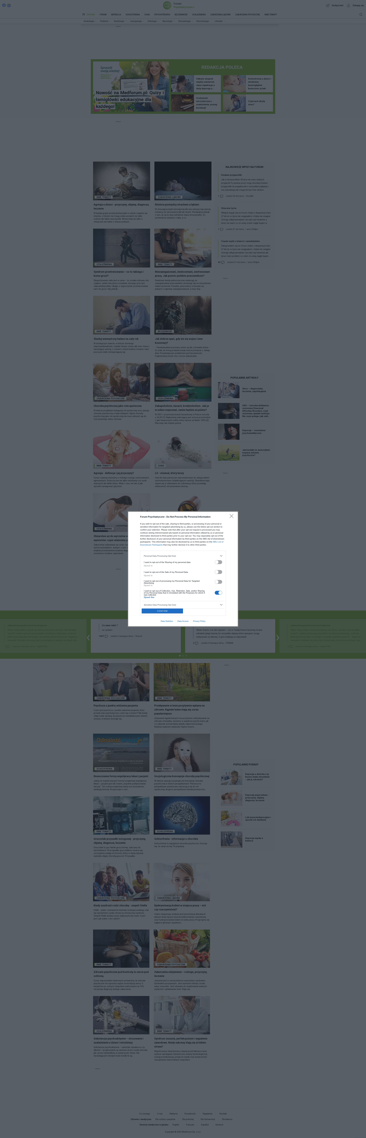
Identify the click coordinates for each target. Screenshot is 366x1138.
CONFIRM (162, 611)
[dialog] (183, 569)
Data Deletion (167, 621)
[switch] (218, 562)
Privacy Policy (199, 621)
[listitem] (183, 555)
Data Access (183, 621)
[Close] (232, 517)
